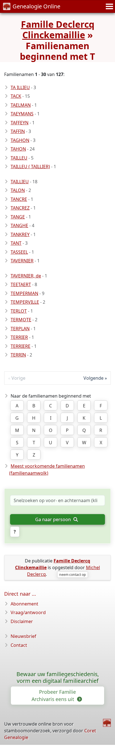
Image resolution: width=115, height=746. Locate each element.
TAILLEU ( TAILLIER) (30, 166)
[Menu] (108, 6)
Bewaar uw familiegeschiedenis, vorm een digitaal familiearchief (57, 677)
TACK (16, 96)
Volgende (93, 378)
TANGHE (19, 225)
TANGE (18, 217)
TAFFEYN (19, 123)
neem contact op (72, 574)
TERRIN (18, 355)
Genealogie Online (36, 6)
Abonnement (24, 604)
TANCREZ (20, 208)
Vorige (18, 378)
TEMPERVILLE (25, 302)
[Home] (107, 723)
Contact (19, 645)
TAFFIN (18, 131)
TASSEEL (19, 252)
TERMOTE (21, 320)
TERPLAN (20, 329)
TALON (18, 190)
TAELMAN (21, 105)
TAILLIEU (20, 182)
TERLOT (19, 311)
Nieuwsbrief (23, 636)
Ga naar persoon (53, 519)
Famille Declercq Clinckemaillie (57, 29)
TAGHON (20, 140)
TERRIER (19, 337)
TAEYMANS (22, 114)
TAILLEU (19, 158)
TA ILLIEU (20, 87)
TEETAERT (21, 284)
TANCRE (19, 199)
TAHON (18, 149)
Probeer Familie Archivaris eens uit (54, 695)
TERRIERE (20, 346)
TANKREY (20, 234)
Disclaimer (22, 621)
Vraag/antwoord (28, 612)
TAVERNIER (22, 261)
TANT (16, 243)
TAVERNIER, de (26, 276)
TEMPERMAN (24, 293)
